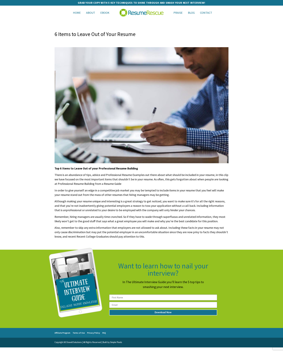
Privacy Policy (93, 333)
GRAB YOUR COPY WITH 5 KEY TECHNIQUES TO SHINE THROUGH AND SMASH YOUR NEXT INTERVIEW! (141, 2)
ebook (104, 12)
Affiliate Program (62, 333)
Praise (178, 12)
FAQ (104, 333)
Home (77, 12)
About (90, 12)
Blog (191, 12)
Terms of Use (79, 333)
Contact (206, 12)
